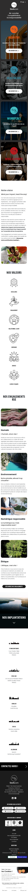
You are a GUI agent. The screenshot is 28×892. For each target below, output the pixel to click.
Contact (14, 841)
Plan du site (14, 851)
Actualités (14, 837)
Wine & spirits (21, 811)
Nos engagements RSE (14, 835)
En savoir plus (13, 51)
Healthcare (9, 808)
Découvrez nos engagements (14, 586)
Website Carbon (22, 857)
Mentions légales (14, 849)
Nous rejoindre (14, 839)
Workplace (21, 808)
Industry (8, 811)
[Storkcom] (14, 5)
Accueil (14, 833)
